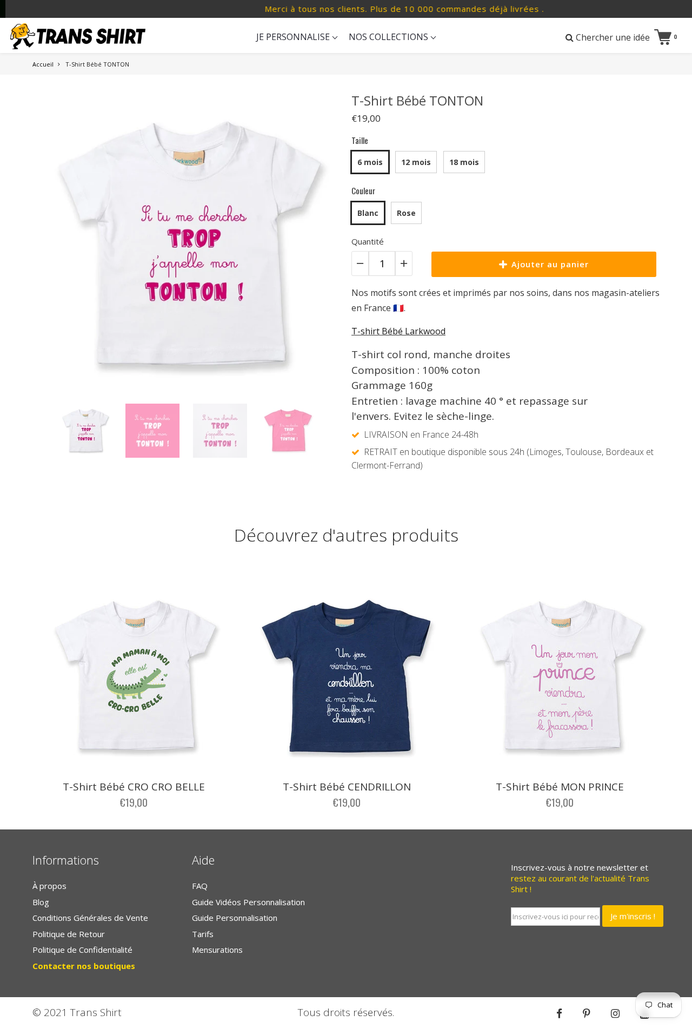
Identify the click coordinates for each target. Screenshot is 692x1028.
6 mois (370, 162)
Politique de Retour (68, 933)
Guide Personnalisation (234, 917)
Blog (40, 902)
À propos (49, 885)
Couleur (363, 190)
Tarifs (203, 933)
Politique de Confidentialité (82, 949)
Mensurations (217, 949)
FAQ (200, 885)
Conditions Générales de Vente (90, 917)
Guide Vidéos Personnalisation (248, 902)
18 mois (464, 162)
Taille (359, 140)
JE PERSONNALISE (294, 37)
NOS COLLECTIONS (389, 37)
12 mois (416, 162)
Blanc (367, 213)
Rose (406, 213)
